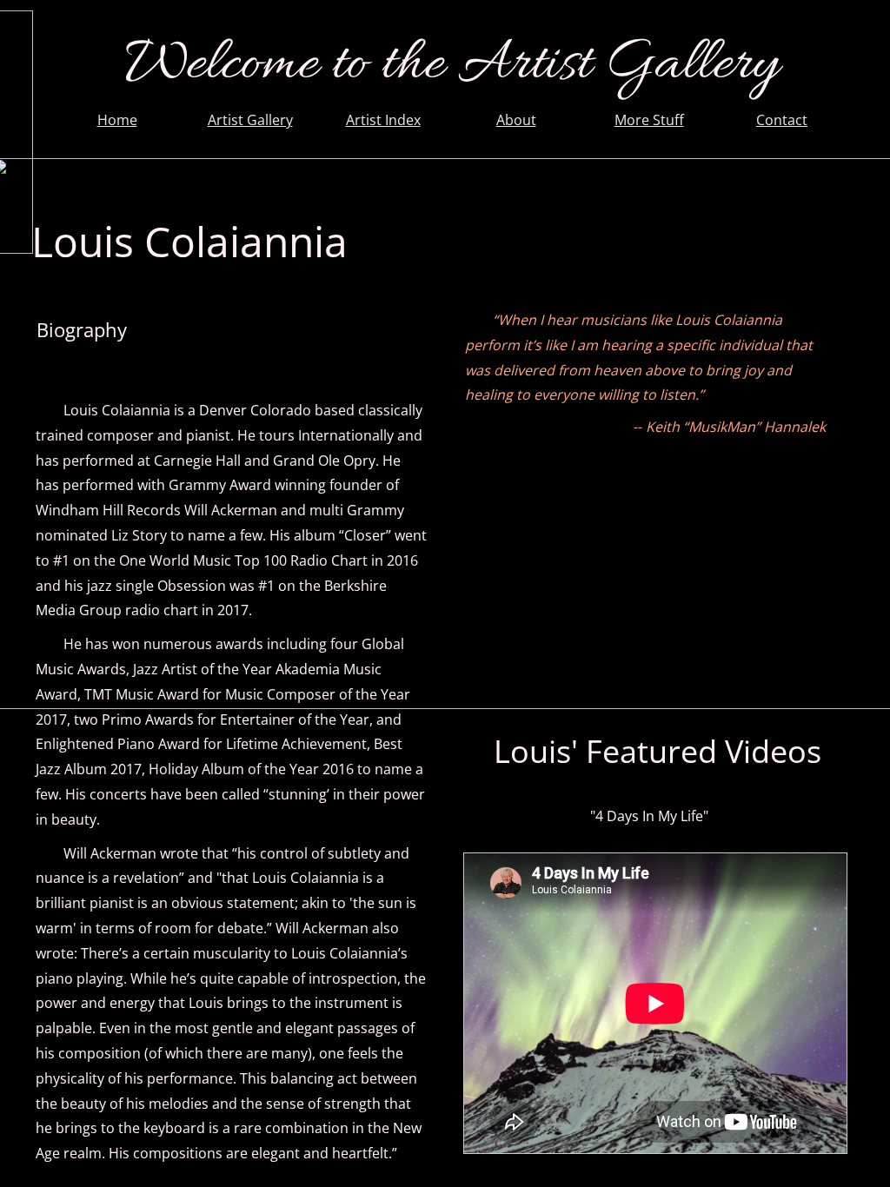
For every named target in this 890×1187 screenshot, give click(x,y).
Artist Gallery (250, 119)
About (516, 119)
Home (117, 119)
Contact (781, 119)
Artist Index (383, 119)
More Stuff (649, 119)
